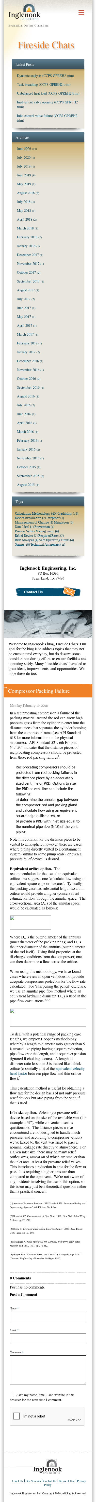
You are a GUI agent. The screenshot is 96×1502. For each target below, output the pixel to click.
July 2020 (24, 157)
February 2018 (27, 237)
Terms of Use (67, 1481)
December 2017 (28, 254)
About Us (17, 1481)
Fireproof (55, 518)
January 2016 (26, 449)
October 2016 (26, 378)
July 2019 (24, 166)
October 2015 (26, 467)
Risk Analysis (26, 540)
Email (14, 1330)
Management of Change (34, 522)
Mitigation (63, 522)
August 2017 (26, 290)
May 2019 (24, 184)
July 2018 (24, 201)
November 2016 (28, 369)
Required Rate (51, 536)
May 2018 (24, 210)
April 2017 (24, 325)
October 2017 (26, 272)
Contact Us (33, 592)
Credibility (67, 513)
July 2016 (24, 405)
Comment (16, 1352)
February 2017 (27, 343)
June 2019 (24, 175)
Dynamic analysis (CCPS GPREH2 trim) (45, 75)
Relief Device (26, 536)
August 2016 (26, 396)
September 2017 (28, 281)
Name (14, 1308)
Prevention (44, 527)
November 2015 (28, 458)
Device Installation (30, 518)
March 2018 (25, 228)
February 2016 (27, 440)
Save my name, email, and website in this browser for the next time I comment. (42, 1397)
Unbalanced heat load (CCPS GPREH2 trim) (48, 93)
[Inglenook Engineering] (25, 11)
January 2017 (26, 352)
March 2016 (25, 431)
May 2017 (24, 316)
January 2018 (26, 245)
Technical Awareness (48, 544)
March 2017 (25, 334)
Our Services (33, 1481)
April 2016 (24, 422)
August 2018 (26, 192)
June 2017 (24, 307)
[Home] (48, 1466)
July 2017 (24, 299)
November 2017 (28, 263)
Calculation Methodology (36, 513)
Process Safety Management (37, 531)
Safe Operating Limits (56, 540)
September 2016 (28, 387)
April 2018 (24, 219)
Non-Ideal (24, 527)
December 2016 (28, 360)
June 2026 (24, 148)
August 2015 (26, 484)
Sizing (22, 544)
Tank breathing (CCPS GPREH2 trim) (44, 84)
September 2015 (28, 475)
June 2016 (24, 413)
